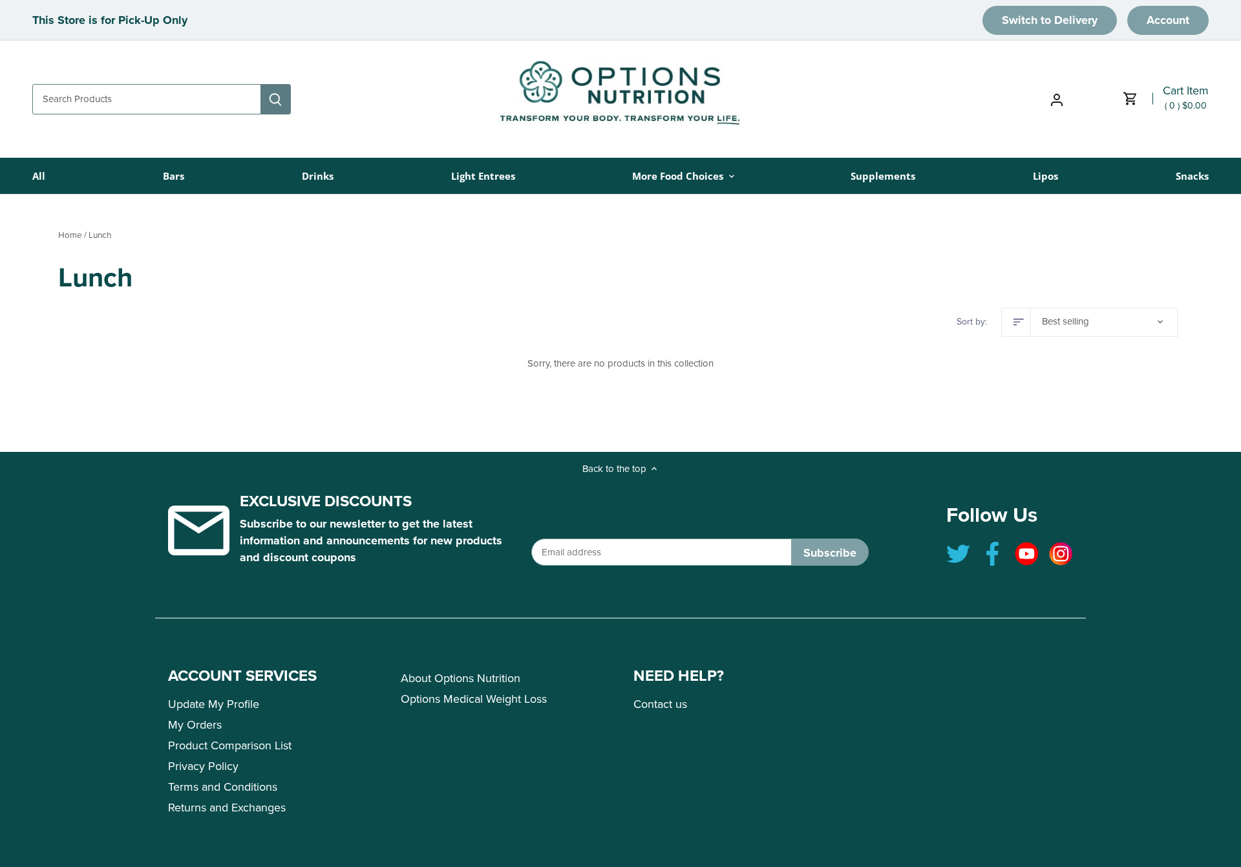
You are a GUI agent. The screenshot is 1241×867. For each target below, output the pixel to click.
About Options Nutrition (460, 678)
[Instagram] (1061, 554)
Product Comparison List (230, 745)
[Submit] (275, 99)
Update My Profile (213, 704)
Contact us (660, 704)
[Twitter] (958, 554)
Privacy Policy (203, 766)
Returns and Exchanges (227, 807)
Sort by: (972, 322)
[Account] (1057, 99)
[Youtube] (1027, 554)
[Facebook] (992, 554)
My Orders (195, 724)
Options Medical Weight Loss (474, 698)
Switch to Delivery (1050, 20)
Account (1168, 20)
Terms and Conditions (222, 786)
